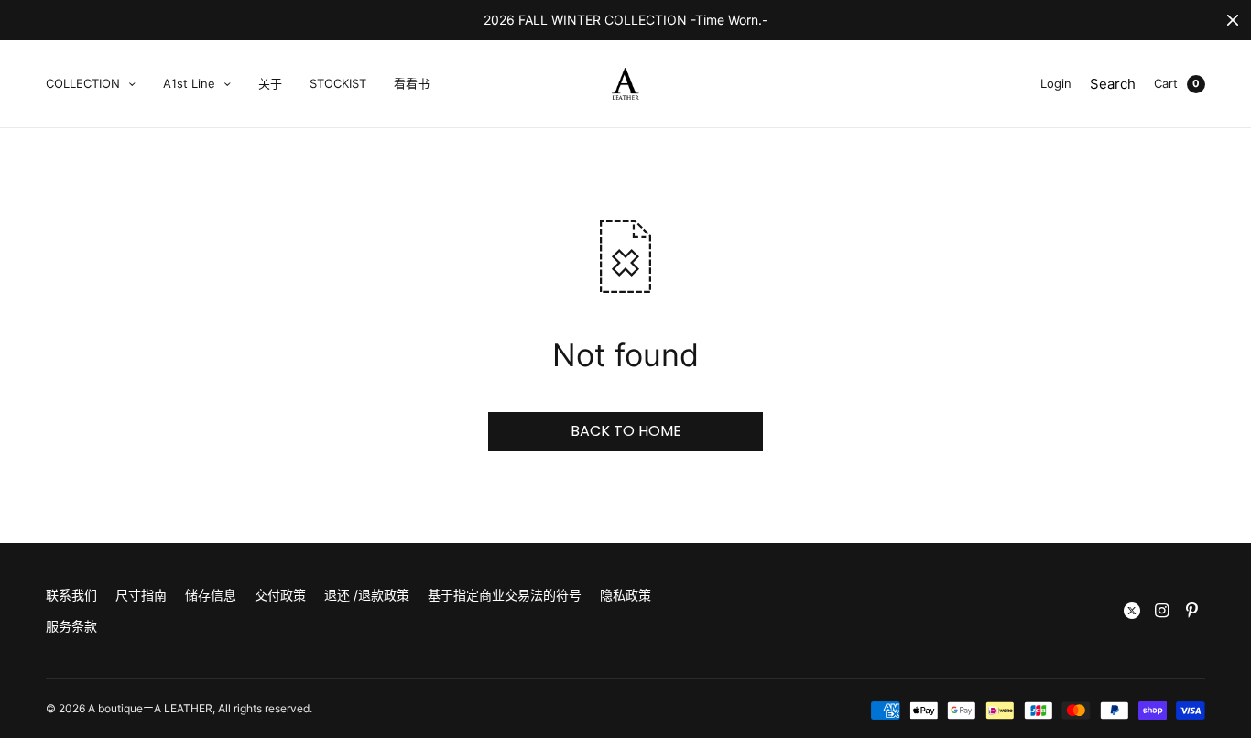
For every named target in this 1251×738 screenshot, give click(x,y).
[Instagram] (1162, 610)
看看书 (412, 83)
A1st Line (189, 83)
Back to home (626, 430)
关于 (270, 83)
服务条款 (71, 626)
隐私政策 (625, 594)
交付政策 (280, 594)
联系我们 (71, 594)
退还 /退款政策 (366, 594)
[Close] (1232, 20)
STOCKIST (338, 83)
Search (1113, 83)
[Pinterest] (1192, 610)
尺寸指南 (141, 594)
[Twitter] (1132, 610)
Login (1056, 83)
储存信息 (210, 594)
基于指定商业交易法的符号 (505, 594)
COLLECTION (83, 83)
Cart (1166, 83)
